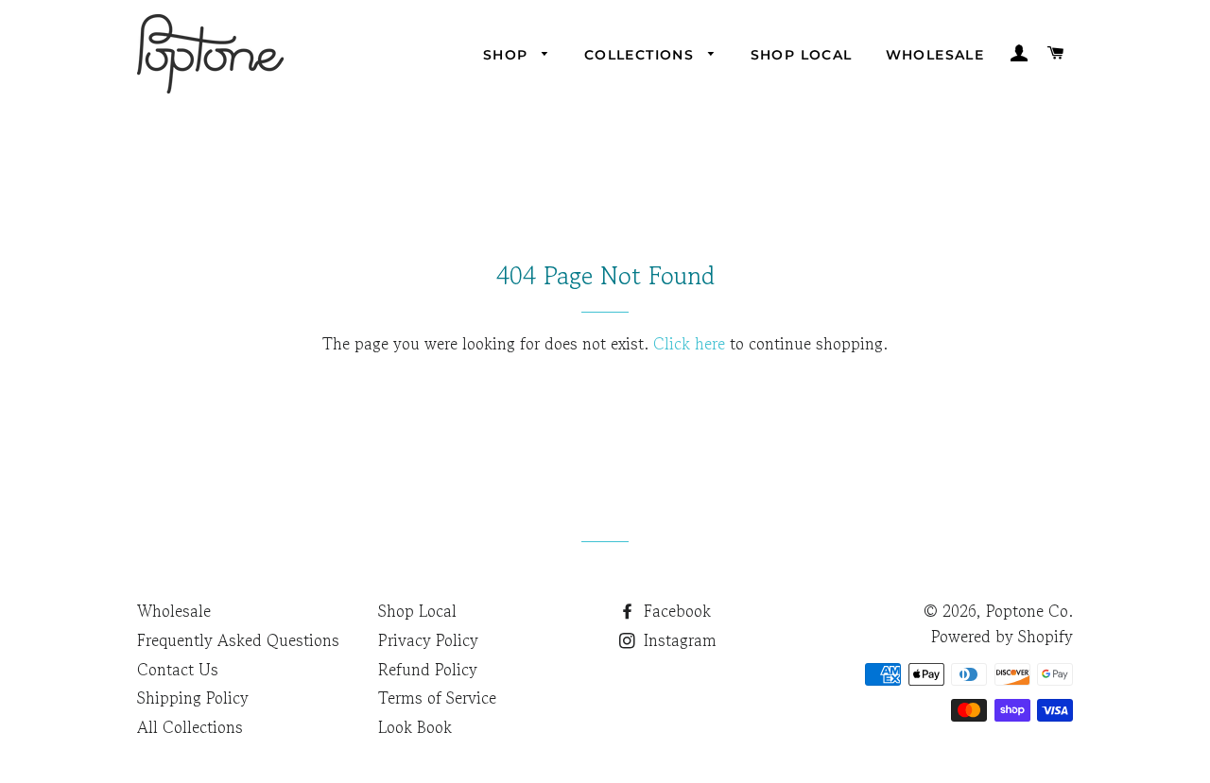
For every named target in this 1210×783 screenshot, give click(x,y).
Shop (508, 54)
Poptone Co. (1029, 610)
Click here (689, 343)
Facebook (675, 610)
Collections (642, 54)
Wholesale (935, 54)
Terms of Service (437, 697)
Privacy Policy (428, 640)
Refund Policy (427, 669)
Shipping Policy (193, 697)
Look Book (415, 727)
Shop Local (802, 54)
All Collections (190, 727)
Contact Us (177, 669)
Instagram (678, 640)
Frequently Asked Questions (238, 640)
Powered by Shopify (1002, 636)
